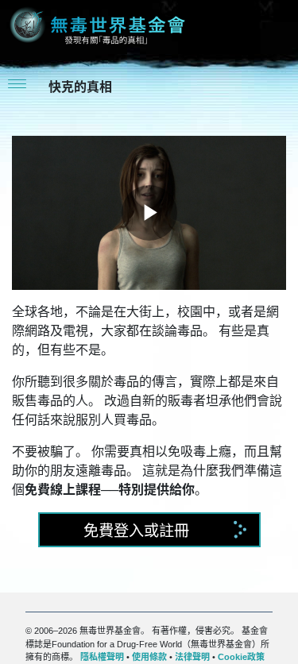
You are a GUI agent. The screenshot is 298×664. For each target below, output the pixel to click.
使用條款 (149, 657)
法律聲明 (192, 657)
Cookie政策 (241, 657)
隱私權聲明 (102, 657)
